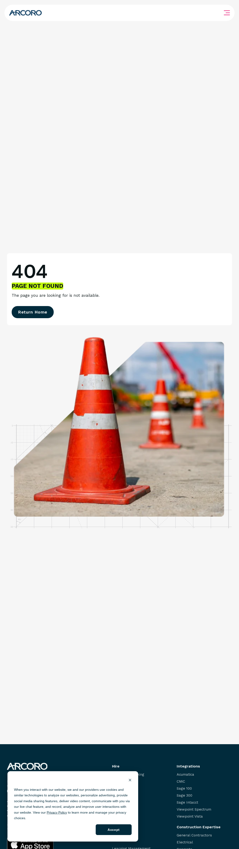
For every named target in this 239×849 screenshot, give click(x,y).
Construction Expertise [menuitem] (199, 827)
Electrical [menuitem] (185, 842)
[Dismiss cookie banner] (130, 781)
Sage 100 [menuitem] (184, 788)
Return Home (32, 312)
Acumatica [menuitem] (185, 774)
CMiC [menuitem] (181, 781)
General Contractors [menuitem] (194, 835)
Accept (114, 830)
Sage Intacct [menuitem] (187, 802)
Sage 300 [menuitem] (184, 795)
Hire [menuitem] (116, 766)
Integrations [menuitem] (188, 766)
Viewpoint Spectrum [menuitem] (194, 809)
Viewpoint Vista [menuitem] (190, 816)
